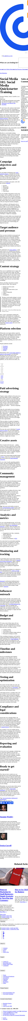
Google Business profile (8, 507)
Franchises (5, 979)
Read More (3, 911)
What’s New (6, 952)
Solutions (3, 970)
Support (2, 957)
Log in (5, 56)
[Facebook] (1, 802)
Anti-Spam (24, 1011)
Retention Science (7, 1003)
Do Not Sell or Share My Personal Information (14, 1015)
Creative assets (24, 97)
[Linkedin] (4, 802)
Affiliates (5, 980)
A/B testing (15, 687)
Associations (6, 977)
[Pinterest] (6, 802)
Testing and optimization (24, 111)
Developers (5, 981)
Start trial (5, 1019)
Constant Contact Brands (6, 999)
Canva (2, 457)
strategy (4, 799)
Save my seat (24, 141)
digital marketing (4, 118)
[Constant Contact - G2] (6, 917)
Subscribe (3, 921)
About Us (3, 943)
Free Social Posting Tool (9, 992)
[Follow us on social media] (3, 931)
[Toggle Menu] (26, 52)
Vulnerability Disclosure (8, 1014)
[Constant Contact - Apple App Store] (9, 928)
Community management (24, 99)
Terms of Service (7, 1011)
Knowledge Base (7, 963)
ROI (16, 538)
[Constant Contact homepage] (6, 915)
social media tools (2, 377)
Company (5, 948)
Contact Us (5, 961)
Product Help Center (8, 964)
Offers (4, 983)
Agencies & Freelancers (8, 976)
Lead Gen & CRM (7, 1006)
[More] (12, 802)
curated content (8, 322)
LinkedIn (5, 348)
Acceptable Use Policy (16, 1011)
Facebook (5, 346)
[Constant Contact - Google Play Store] (9, 929)
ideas (13, 798)
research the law (5, 727)
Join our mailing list (4, 918)
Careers (5, 949)
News (4, 950)
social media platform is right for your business (10, 353)
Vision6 (5, 1004)
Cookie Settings (6, 1012)
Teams (4, 975)
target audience (13, 249)
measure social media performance (10, 560)
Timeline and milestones (24, 108)
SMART (8, 183)
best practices (6, 798)
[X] (9, 802)
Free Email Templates (8, 994)
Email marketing (14, 639)
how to (10, 798)
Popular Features (4, 988)
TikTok (4, 350)
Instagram (5, 347)
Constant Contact (2, 382)
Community (6, 965)
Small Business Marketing (21, 69)
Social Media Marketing (9, 69)
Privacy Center (13, 1012)
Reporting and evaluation (24, 116)
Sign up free (9, 56)
